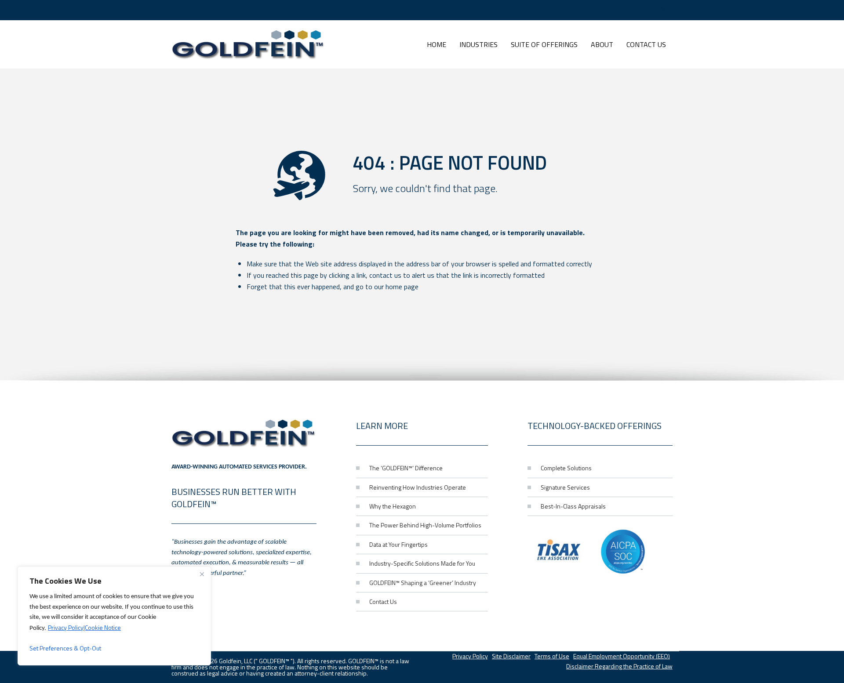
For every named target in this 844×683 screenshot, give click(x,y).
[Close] (201, 574)
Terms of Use (552, 656)
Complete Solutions (566, 467)
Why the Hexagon (392, 506)
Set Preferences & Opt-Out (65, 648)
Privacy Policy (470, 656)
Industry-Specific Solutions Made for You (422, 563)
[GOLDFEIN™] (248, 44)
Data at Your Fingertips (398, 544)
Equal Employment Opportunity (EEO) (621, 656)
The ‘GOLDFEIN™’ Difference (406, 467)
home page (402, 286)
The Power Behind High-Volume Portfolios (425, 525)
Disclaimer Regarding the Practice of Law (619, 666)
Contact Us (383, 601)
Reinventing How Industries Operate (417, 487)
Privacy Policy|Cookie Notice (84, 627)
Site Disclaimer (511, 656)
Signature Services (565, 487)
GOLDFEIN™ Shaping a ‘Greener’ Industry (422, 582)
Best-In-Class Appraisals (573, 506)
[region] (114, 616)
